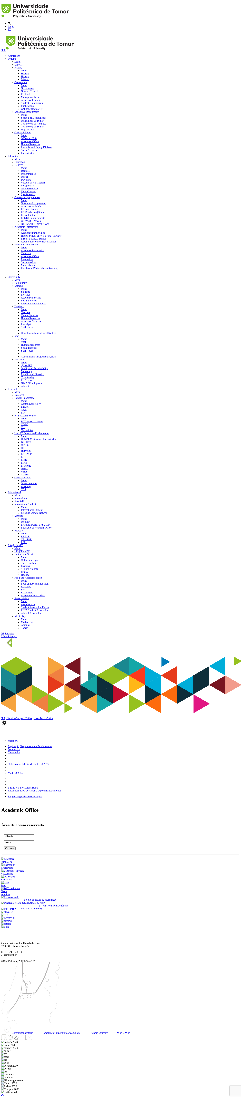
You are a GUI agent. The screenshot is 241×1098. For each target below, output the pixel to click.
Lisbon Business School (33, 238)
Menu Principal (9, 636)
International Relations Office (36, 527)
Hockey (25, 574)
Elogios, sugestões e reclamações (25, 796)
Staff (16, 336)
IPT (3, 50)
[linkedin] (23, 1039)
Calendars (26, 253)
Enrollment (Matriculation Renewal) (39, 268)
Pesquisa (9, 633)
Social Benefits (29, 347)
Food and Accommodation (28, 577)
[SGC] (5, 915)
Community (14, 277)
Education (13, 156)
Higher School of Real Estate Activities (41, 235)
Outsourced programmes (27, 197)
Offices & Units (22, 132)
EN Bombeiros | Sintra (32, 212)
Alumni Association (31, 613)
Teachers (19, 306)
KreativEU (20, 501)
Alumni (25, 386)
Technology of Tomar (32, 126)
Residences (27, 592)
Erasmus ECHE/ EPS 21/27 (35, 524)
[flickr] (29, 1039)
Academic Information (26, 244)
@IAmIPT (20, 359)
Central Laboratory (24, 397)
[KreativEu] (8, 917)
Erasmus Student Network (34, 512)
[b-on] (5, 926)
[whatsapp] (35, 1039)
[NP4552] (7, 912)
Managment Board (30, 97)
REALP (18, 530)
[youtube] (16, 1039)
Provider (25, 294)
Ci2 (23, 427)
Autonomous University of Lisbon (39, 241)
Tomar (24, 627)
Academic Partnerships (26, 226)
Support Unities (24, 718)
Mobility (18, 515)
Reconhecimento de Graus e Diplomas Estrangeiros (34, 790)
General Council (29, 91)
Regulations (27, 259)
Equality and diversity (32, 374)
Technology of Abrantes (33, 123)
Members (13, 740)
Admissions (14, 55)
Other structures (22, 477)
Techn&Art (27, 430)
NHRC (25, 468)
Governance (20, 82)
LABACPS (27, 454)
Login (11, 26)
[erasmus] (6, 920)
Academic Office (30, 141)
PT (9, 29)
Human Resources (30, 144)
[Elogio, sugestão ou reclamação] (10, 897)
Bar (23, 589)
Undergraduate (28, 173)
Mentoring (26, 371)
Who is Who (123, 1032)
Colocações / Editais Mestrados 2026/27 (28, 764)
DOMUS (26, 451)
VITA (24, 471)
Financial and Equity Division (36, 147)
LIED (24, 459)
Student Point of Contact (33, 303)
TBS (23, 489)
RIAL (24, 542)
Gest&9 (25, 474)
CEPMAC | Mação (31, 221)
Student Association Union (35, 607)
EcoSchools (27, 380)
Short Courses (28, 191)
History (18, 67)
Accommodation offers (33, 595)
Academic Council (30, 100)
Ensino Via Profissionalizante (23, 787)
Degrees (18, 165)
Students (18, 285)
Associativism (21, 598)
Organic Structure (98, 1032)
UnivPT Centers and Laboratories (31, 433)
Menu (17, 61)
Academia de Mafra (31, 206)
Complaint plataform (22, 1032)
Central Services (29, 315)
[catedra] (6, 923)
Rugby (24, 571)
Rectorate (26, 94)
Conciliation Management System (38, 333)
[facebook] (4, 1039)
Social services (28, 262)
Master (24, 176)
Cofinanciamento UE (32, 108)
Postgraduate (27, 185)
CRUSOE (26, 539)
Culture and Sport (23, 554)
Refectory (26, 586)
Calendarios (14, 752)
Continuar (9, 848)
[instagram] (10, 1039)
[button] (2, 1095)
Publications (27, 106)
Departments (27, 129)
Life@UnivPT (15, 545)
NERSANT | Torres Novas (35, 223)
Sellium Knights (29, 569)
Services (11, 718)
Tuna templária (28, 563)
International (14, 492)
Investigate (26, 324)
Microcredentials (29, 188)
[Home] (35, 18)
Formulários (14, 749)
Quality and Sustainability (34, 368)
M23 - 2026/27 (15, 772)
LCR (23, 456)
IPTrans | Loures (29, 209)
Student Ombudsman (32, 103)
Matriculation (28, 265)
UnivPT (12, 58)
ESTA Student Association (35, 610)
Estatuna (25, 566)
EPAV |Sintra (28, 215)
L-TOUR (26, 465)
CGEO (24, 424)
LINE (24, 462)
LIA (23, 412)
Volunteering (27, 377)
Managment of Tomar (32, 120)
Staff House (27, 327)
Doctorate (26, 179)
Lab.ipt (24, 406)
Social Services (29, 150)
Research (12, 389)
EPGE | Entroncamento (33, 218)
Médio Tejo (20, 616)
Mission (25, 79)
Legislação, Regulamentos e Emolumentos (30, 746)
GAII (24, 409)
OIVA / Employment (31, 383)
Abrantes (25, 625)
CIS (23, 448)
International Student (25, 504)
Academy (26, 486)
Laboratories (27, 153)
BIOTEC (26, 442)
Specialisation (28, 194)
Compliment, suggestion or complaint (60, 1032)
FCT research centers (25, 415)
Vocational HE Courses (33, 182)
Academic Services (31, 297)
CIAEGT (26, 445)
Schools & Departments (26, 111)
